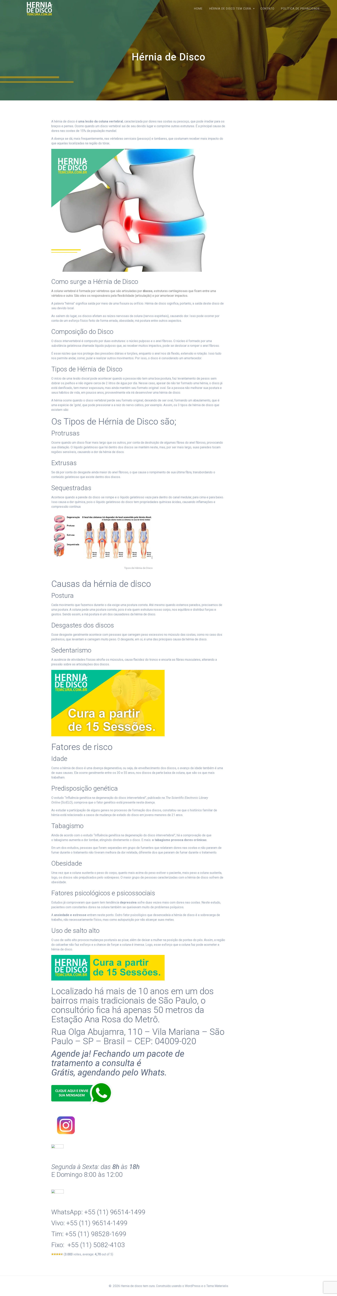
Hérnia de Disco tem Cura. (230, 8)
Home (198, 8)
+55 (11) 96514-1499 (114, 1212)
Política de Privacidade (300, 8)
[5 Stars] (62, 1254)
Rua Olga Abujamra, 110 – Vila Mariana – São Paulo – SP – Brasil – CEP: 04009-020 (137, 1036)
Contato (267, 8)
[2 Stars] (55, 1254)
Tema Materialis (217, 1286)
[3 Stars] (57, 1254)
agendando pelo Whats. (122, 1072)
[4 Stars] (59, 1254)
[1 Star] (52, 1254)
